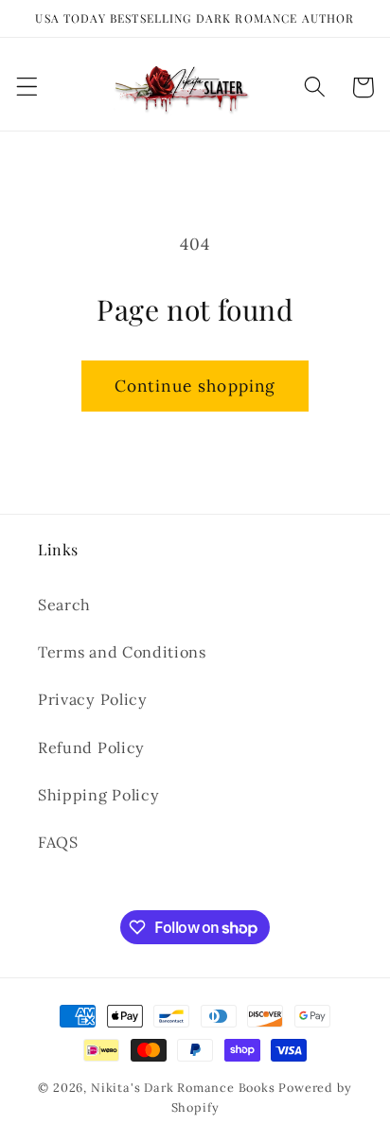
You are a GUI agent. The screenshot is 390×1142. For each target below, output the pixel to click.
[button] (27, 87)
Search (64, 604)
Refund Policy (91, 747)
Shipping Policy (98, 794)
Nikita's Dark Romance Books (183, 1087)
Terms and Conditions (122, 651)
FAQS (58, 842)
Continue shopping (195, 386)
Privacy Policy (93, 699)
